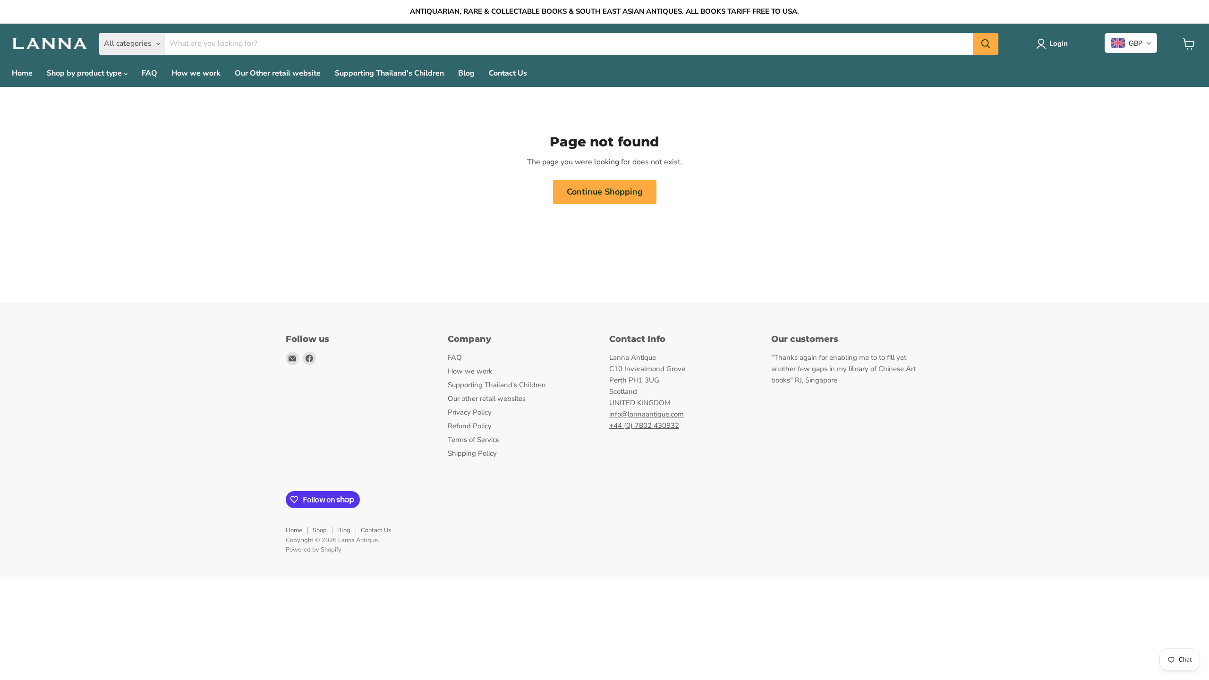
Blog (466, 73)
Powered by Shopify (313, 549)
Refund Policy (470, 426)
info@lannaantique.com (646, 414)
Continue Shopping (605, 191)
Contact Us (508, 73)
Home (22, 73)
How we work (196, 73)
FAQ (149, 73)
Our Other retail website (278, 73)
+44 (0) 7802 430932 (644, 425)
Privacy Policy (470, 412)
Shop (320, 530)
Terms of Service (474, 439)
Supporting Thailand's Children (389, 73)
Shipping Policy (472, 453)
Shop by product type (85, 73)
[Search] (985, 44)
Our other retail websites (487, 398)
